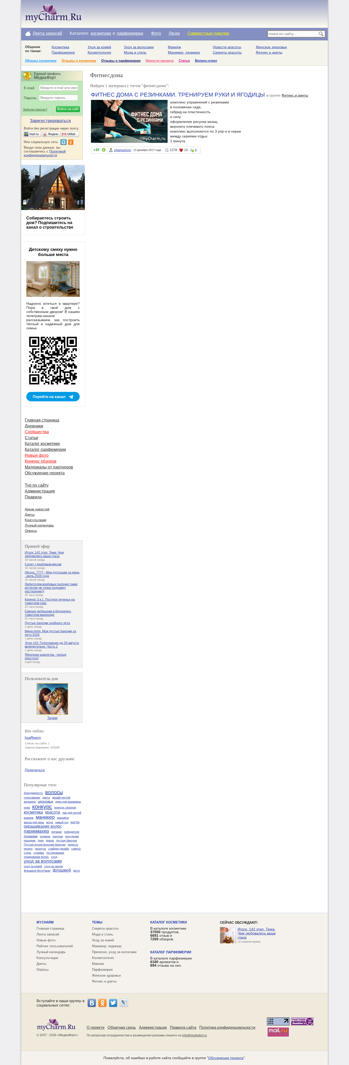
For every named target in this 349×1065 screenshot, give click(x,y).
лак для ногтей (71, 812)
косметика (33, 812)
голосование (32, 797)
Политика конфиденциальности (227, 1027)
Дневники (34, 426)
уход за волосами (43, 861)
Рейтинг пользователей (55, 946)
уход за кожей (33, 866)
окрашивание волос (43, 826)
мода (49, 822)
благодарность (33, 792)
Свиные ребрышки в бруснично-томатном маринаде (48, 613)
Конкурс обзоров (40, 461)
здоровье (45, 801)
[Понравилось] (104, 151)
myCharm (45, 922)
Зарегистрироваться (50, 120)
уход (54, 856)
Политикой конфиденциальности (45, 153)
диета (46, 797)
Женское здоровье (271, 47)
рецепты (40, 848)
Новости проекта (159, 61)
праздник (30, 840)
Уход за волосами (139, 47)
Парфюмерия (63, 52)
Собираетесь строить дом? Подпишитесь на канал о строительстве (49, 222)
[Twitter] (113, 1003)
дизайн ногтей (61, 797)
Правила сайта (183, 1027)
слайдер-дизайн (58, 848)
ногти (75, 822)
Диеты (29, 515)
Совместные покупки (208, 33)
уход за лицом (53, 866)
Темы (97, 922)
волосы (54, 792)
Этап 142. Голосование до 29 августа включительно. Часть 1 (52, 644)
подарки (31, 836)
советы (76, 848)
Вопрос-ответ (206, 61)
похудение (72, 836)
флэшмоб (62, 870)
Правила (33, 497)
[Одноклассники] (102, 1003)
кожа (27, 807)
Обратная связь (122, 1027)
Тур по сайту (37, 485)
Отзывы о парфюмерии (121, 61)
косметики (101, 33)
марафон (63, 817)
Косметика (60, 47)
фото (76, 870)
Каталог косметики (42, 443)
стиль (27, 852)
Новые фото (37, 455)
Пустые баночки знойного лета (47, 623)
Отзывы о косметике (79, 61)
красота (52, 812)
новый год (61, 822)
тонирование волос (36, 856)
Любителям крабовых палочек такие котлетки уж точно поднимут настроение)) (51, 587)
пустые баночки (66, 840)
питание (56, 831)
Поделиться (35, 770)
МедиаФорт (67, 1035)
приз (41, 840)
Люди (174, 33)
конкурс (42, 806)
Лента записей (47, 33)
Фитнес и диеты (269, 52)
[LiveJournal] (124, 1003)
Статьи (184, 61)
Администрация (40, 491)
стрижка (38, 852)
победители (71, 831)
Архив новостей (37, 509)
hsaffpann (33, 737)
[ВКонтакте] (92, 1003)
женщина (30, 801)
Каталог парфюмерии (45, 449)
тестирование (55, 852)
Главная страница (42, 420)
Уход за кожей (99, 47)
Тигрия (52, 718)
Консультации (35, 520)
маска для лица (34, 822)
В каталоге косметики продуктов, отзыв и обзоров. (168, 933)
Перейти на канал (49, 396)
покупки (58, 836)
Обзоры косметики (40, 61)
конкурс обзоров (65, 807)
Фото (156, 33)
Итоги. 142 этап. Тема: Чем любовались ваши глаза (44, 554)
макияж (28, 817)
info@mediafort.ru (194, 1035)
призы (50, 840)
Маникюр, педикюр (184, 52)
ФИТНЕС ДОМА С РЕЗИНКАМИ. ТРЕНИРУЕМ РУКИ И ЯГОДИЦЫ (178, 94)
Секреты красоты (227, 52)
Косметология (99, 52)
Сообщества (37, 432)
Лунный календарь (39, 525)
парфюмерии (130, 33)
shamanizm (122, 150)
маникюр (45, 817)
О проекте (95, 1027)
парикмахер (36, 831)
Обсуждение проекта (45, 473)
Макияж (174, 47)
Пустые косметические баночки (44, 844)
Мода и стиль (135, 52)
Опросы (31, 531)
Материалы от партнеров (49, 467)
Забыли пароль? (35, 109)
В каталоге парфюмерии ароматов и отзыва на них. (171, 961)
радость (73, 844)
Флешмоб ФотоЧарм (37, 870)
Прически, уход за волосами (114, 952)
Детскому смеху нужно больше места (53, 252)
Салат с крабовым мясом (43, 564)
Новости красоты (227, 47)
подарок (45, 836)
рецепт (28, 848)
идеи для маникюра (68, 801)
